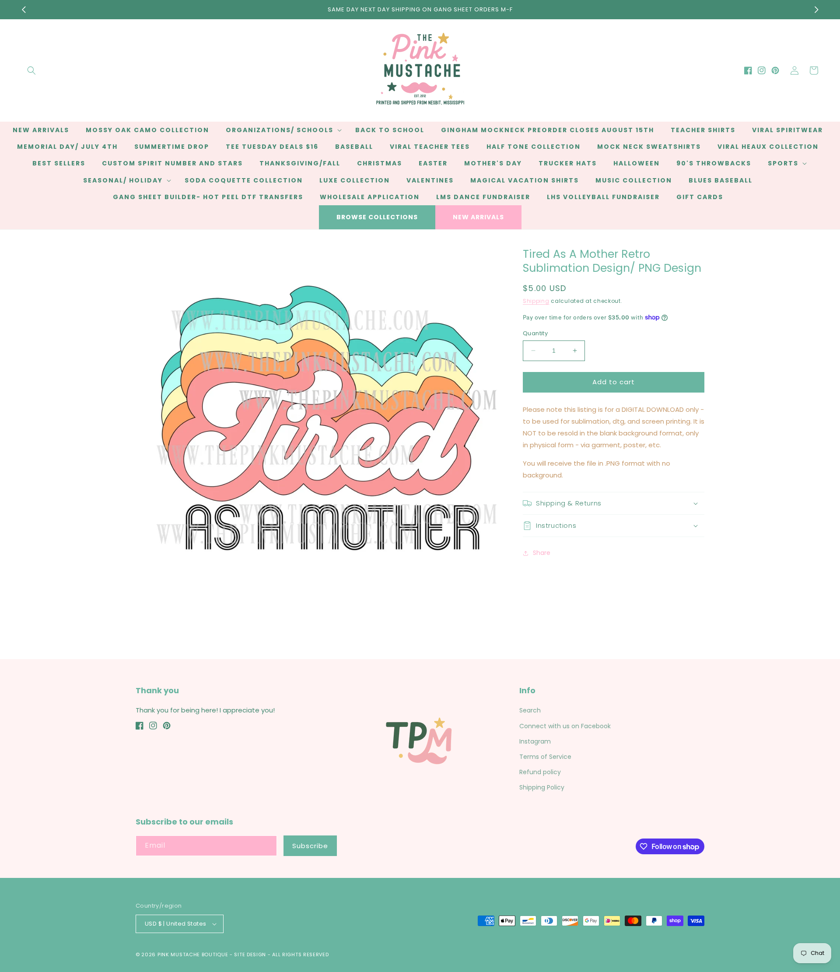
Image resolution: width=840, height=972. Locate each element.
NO (419, 515)
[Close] (567, 438)
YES (419, 482)
